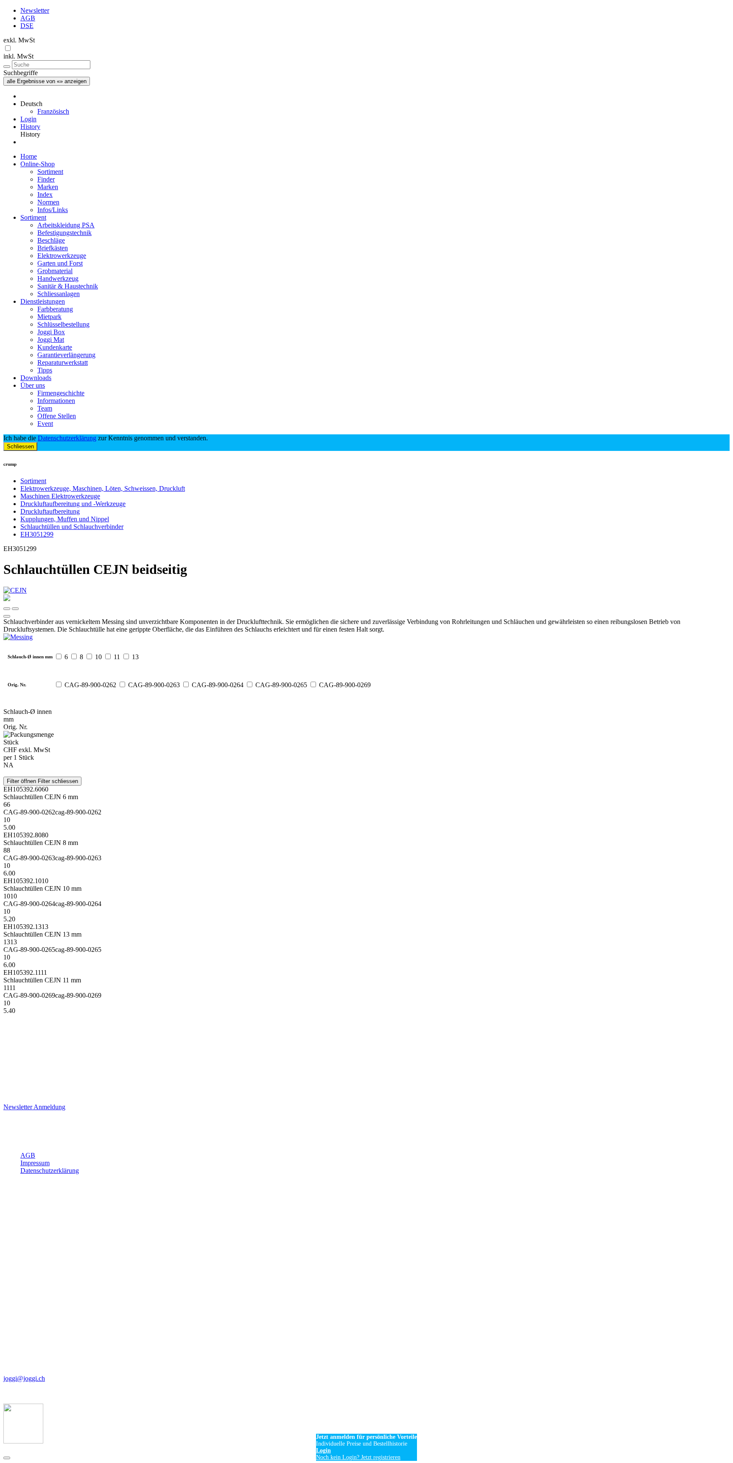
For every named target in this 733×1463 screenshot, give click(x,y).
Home (28, 156)
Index (45, 194)
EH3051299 (36, 534)
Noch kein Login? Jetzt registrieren (358, 1457)
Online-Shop (37, 164)
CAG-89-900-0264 (217, 684)
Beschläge (51, 240)
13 (135, 656)
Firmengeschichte (60, 393)
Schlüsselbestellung (63, 324)
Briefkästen (52, 248)
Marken (47, 186)
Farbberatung (55, 309)
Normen (48, 202)
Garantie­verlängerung (66, 354)
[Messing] (366, 637)
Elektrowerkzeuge (61, 255)
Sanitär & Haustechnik (67, 286)
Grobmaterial (55, 270)
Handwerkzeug (57, 278)
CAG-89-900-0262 (90, 684)
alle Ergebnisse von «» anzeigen (47, 81)
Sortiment (50, 171)
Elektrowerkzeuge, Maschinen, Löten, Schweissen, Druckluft (102, 488)
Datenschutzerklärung (67, 438)
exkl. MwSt (19, 40)
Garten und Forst (60, 263)
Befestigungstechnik (64, 232)
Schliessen (20, 446)
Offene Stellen (56, 416)
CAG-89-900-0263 (154, 684)
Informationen (56, 400)
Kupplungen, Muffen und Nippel (64, 519)
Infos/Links (52, 209)
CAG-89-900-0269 (345, 684)
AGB (27, 18)
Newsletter (34, 10)
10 (98, 656)
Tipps (44, 370)
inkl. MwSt (18, 56)
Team (44, 408)
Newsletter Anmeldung (34, 1107)
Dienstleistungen (42, 301)
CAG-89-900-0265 (281, 684)
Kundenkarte (54, 347)
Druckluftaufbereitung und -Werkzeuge (73, 503)
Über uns (32, 385)
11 (117, 656)
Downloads (35, 377)
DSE (27, 25)
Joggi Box (51, 332)
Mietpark (49, 316)
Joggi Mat (50, 339)
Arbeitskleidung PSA (66, 225)
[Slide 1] (15, 608)
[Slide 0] (6, 608)
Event (45, 423)
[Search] (6, 66)
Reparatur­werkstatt (62, 362)
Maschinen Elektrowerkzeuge (60, 496)
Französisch (53, 111)
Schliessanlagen (58, 293)
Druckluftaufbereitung (50, 511)
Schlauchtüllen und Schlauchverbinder (71, 526)
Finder (46, 179)
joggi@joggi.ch (24, 1378)
